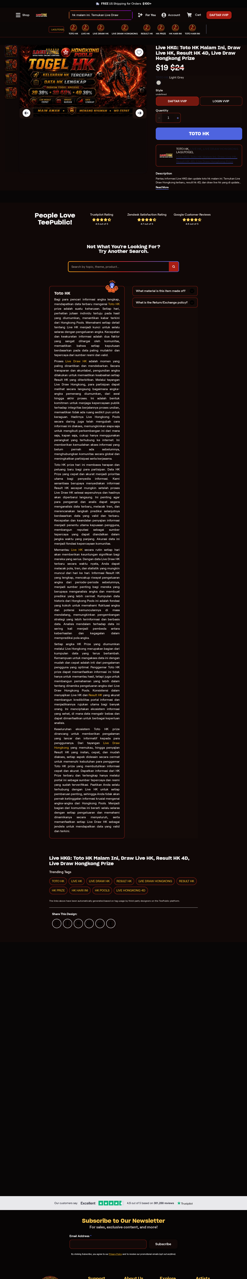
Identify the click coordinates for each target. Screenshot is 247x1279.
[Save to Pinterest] (89, 923)
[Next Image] (139, 113)
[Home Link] (41, 15)
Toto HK (114, 304)
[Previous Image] (26, 113)
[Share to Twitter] (56, 923)
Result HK (95, 695)
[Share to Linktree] (78, 923)
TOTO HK (199, 134)
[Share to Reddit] (100, 923)
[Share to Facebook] (67, 923)
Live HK (77, 549)
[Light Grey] (158, 83)
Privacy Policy (115, 1254)
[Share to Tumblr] (110, 923)
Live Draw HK (76, 361)
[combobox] (96, 15)
